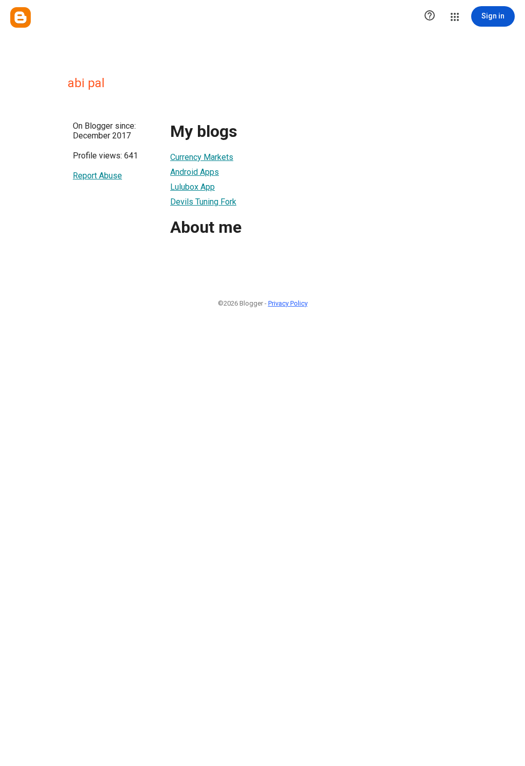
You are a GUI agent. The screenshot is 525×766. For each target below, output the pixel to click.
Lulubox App (192, 187)
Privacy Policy (288, 303)
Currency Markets (201, 157)
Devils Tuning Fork (203, 202)
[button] (429, 16)
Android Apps (194, 172)
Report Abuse (97, 175)
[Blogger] (20, 17)
